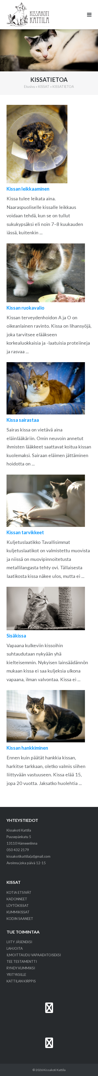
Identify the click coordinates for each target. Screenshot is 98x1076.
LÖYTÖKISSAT (18, 905)
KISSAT (43, 86)
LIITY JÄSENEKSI (19, 942)
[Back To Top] (85, 1063)
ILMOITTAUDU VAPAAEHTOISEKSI (34, 955)
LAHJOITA (15, 948)
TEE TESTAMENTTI (22, 961)
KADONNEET (17, 899)
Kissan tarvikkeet (25, 532)
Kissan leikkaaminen (28, 189)
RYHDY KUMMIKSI (21, 968)
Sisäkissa (16, 636)
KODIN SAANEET (20, 918)
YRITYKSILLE (16, 974)
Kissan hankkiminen (27, 748)
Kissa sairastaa (23, 420)
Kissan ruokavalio (25, 308)
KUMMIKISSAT (18, 912)
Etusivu (29, 86)
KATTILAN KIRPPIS (21, 981)
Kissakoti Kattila (54, 1070)
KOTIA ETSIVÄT (19, 892)
